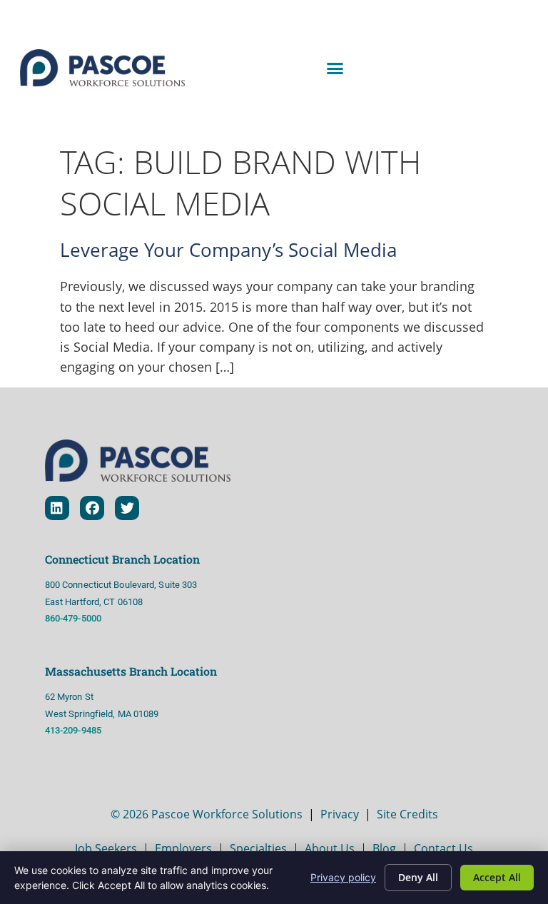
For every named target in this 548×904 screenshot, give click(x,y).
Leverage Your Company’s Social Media (228, 250)
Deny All (418, 877)
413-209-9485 (74, 730)
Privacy (339, 814)
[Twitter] (127, 508)
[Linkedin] (57, 508)
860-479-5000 (73, 618)
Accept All (497, 877)
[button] (335, 67)
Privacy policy (343, 877)
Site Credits (407, 814)
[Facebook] (92, 508)
